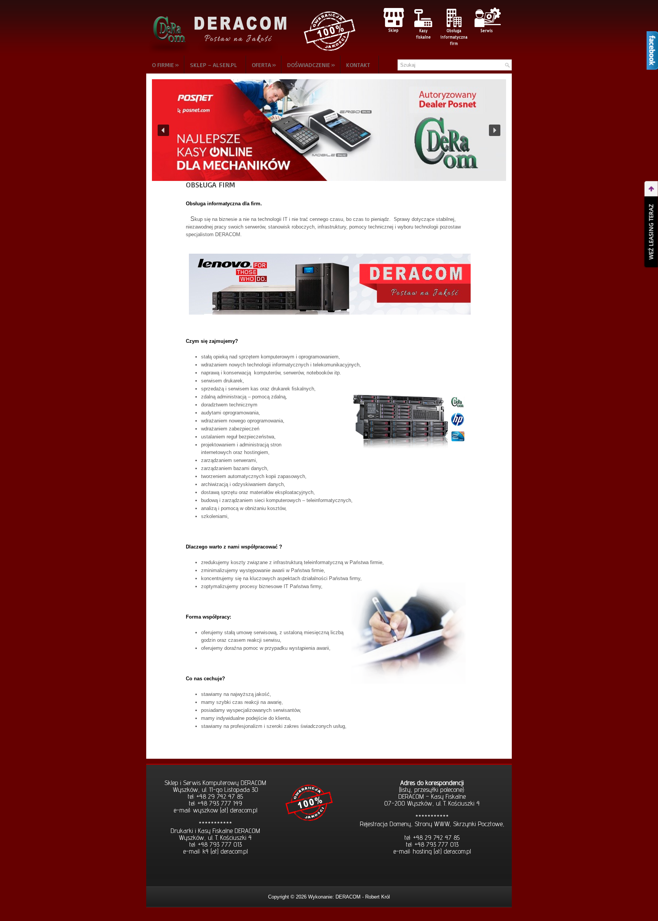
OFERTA (264, 65)
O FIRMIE (165, 65)
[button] (329, 130)
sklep (393, 20)
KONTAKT (358, 65)
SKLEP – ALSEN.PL (213, 65)
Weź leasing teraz (651, 232)
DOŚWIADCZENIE (311, 65)
